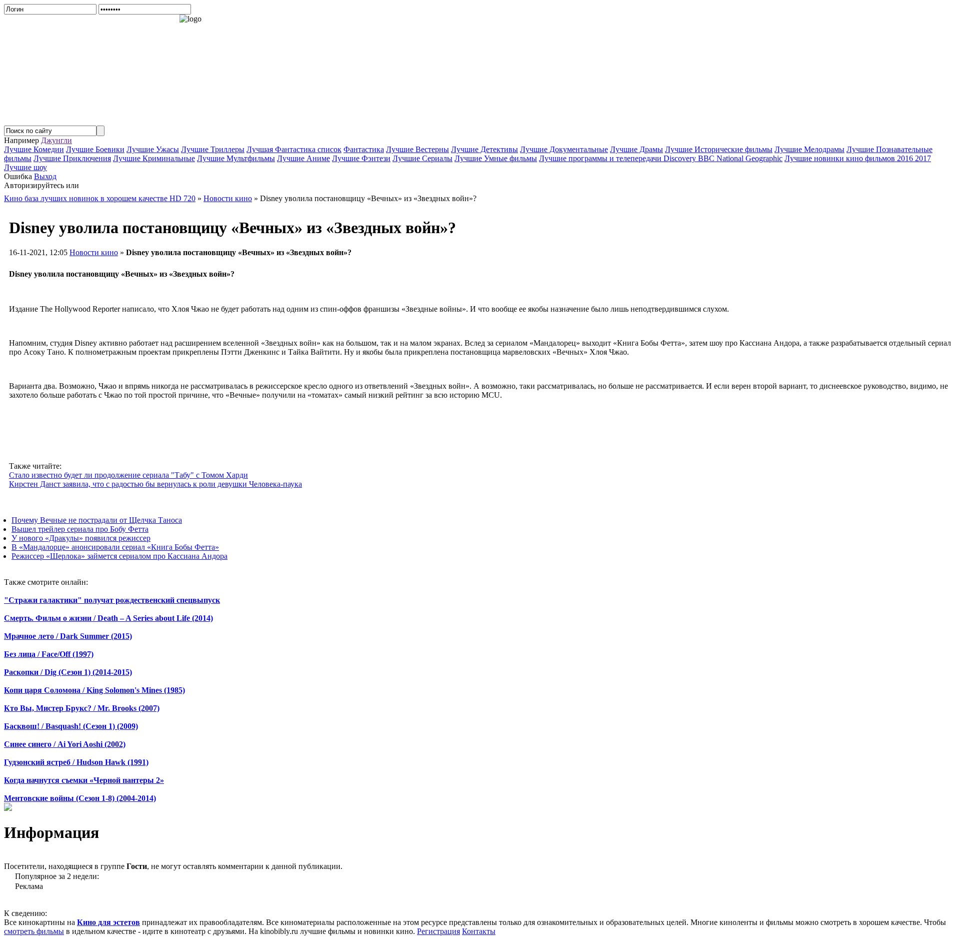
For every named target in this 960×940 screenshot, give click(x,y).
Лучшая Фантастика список (294, 149)
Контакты (479, 931)
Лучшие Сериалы (422, 158)
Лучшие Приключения (72, 158)
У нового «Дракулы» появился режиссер (81, 538)
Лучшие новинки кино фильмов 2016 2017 (857, 158)
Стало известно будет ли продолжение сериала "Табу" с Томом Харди (128, 475)
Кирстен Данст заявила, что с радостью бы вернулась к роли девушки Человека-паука (155, 484)
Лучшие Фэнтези (361, 158)
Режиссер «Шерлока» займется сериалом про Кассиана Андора (120, 556)
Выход (45, 176)
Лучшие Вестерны (417, 149)
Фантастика (364, 149)
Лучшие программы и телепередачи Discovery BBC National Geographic (660, 158)
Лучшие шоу (25, 167)
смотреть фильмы (34, 931)
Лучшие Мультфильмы (236, 158)
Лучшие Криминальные (154, 158)
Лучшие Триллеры (212, 149)
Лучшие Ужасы (152, 149)
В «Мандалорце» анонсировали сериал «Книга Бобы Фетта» (115, 547)
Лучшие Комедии (34, 149)
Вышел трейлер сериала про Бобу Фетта (80, 529)
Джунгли (56, 140)
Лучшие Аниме (303, 158)
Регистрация (438, 931)
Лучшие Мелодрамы (809, 149)
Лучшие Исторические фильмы (718, 149)
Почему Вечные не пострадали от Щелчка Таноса (97, 520)
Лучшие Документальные (564, 149)
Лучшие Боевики (95, 149)
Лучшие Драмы (636, 149)
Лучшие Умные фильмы (495, 158)
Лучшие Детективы (484, 149)
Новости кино (94, 252)
